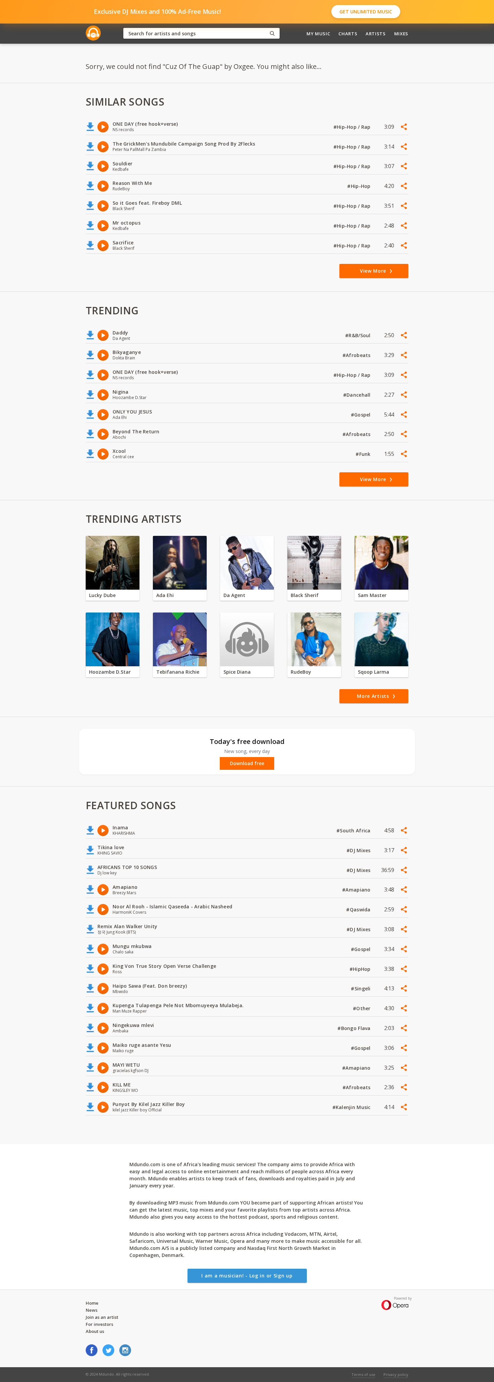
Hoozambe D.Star (110, 672)
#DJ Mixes (359, 850)
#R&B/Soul (358, 335)
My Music (318, 34)
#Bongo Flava (354, 1028)
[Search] (272, 33)
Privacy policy (395, 1374)
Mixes (401, 34)
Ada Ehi (165, 595)
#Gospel (361, 414)
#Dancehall (357, 395)
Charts (347, 34)
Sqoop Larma (373, 672)
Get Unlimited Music (365, 11)
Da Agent (234, 595)
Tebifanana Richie (177, 672)
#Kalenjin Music (352, 1107)
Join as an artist (102, 1317)
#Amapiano (357, 889)
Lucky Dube (102, 595)
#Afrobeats (357, 355)
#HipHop (360, 969)
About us (95, 1331)
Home (92, 1303)
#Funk (364, 454)
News (91, 1310)
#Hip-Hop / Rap (352, 127)
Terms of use (363, 1374)
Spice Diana (237, 672)
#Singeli (361, 988)
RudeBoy (301, 672)
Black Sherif (305, 595)
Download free (247, 763)
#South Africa (354, 830)
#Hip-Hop (359, 186)
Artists (376, 34)
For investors (99, 1324)
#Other (362, 1008)
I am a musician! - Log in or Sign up (246, 1275)
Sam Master (372, 595)
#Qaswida (359, 909)
